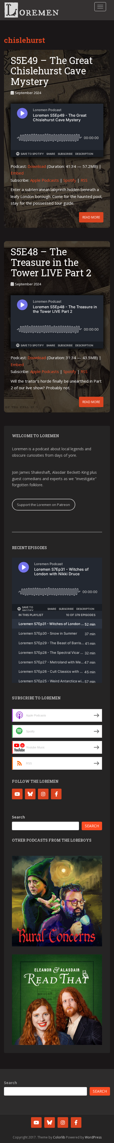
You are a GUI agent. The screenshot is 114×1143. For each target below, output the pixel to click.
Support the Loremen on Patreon (43, 504)
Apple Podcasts (44, 180)
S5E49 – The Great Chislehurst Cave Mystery (52, 71)
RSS (84, 180)
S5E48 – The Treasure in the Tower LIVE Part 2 (51, 262)
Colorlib (59, 1137)
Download (37, 166)
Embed (17, 173)
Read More (91, 217)
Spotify (69, 180)
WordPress (93, 1137)
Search (18, 817)
